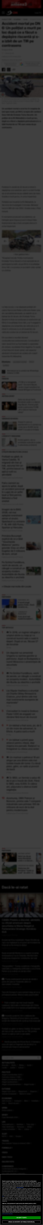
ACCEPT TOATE (21, 1217)
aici (3, 1196)
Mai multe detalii (20, 1187)
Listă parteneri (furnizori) (7, 1213)
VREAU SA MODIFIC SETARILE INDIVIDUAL (21, 1222)
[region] (21, 1199)
